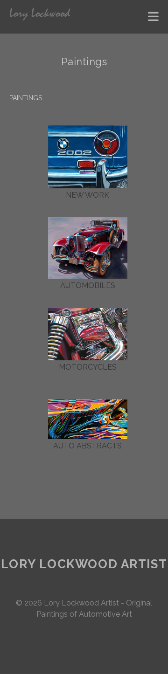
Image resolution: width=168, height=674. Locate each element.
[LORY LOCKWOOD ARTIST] (39, 17)
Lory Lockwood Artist (84, 564)
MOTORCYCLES (88, 367)
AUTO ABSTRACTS (87, 445)
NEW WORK (87, 195)
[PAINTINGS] (87, 156)
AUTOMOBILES (87, 285)
